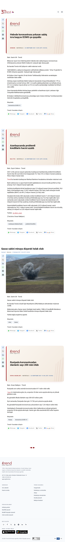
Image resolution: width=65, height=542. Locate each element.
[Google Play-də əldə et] (22, 532)
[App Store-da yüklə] (8, 532)
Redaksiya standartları (40, 495)
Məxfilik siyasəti (6, 509)
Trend (9, 179)
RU (61, 538)
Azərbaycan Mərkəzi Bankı (15, 224)
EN (55, 538)
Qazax (16, 322)
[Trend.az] (7, 12)
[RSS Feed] (25, 524)
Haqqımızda (37, 487)
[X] (11, 524)
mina (9, 322)
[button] (3, 19)
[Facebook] (7, 524)
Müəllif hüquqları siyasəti (8, 512)
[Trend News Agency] (7, 463)
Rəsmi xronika (5, 490)
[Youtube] (14, 524)
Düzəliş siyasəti (38, 497)
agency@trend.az (6, 479)
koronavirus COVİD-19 (14, 105)
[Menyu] (62, 12)
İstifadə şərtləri (6, 507)
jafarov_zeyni (18, 213)
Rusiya (10, 419)
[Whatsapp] (3, 524)
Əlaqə (35, 492)
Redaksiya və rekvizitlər (40, 490)
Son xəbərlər (5, 487)
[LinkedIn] (22, 524)
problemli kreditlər (31, 224)
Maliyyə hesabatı (38, 500)
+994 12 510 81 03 (6, 477)
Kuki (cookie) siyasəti (7, 515)
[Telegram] (18, 524)
